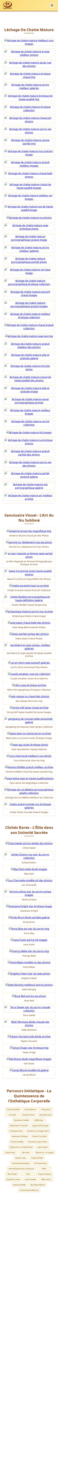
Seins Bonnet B (45, 1115)
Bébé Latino (46, 1179)
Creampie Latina (16, 1131)
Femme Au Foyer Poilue (37, 1141)
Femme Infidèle (13, 1109)
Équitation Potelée (21, 1120)
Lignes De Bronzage (40, 1125)
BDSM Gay (39, 1120)
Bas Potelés (12, 1174)
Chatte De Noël (37, 1158)
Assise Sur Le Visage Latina (38, 1131)
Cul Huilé (12, 1115)
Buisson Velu (20, 1158)
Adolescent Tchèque (20, 1136)
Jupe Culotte (42, 1147)
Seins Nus (26, 1152)
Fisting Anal (45, 1109)
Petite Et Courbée (39, 1136)
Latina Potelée (30, 1179)
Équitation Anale (13, 1179)
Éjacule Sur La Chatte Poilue (21, 1147)
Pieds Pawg (10, 1152)
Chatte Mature (30, 1109)
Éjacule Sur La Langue (44, 1152)
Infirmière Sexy (40, 1163)
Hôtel (44, 1168)
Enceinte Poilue (28, 1115)
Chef (28, 1174)
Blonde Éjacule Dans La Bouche (21, 1168)
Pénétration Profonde (19, 1125)
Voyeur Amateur (44, 1174)
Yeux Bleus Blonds (37, 1185)
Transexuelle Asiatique (21, 1163)
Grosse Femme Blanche (29, 1190)
